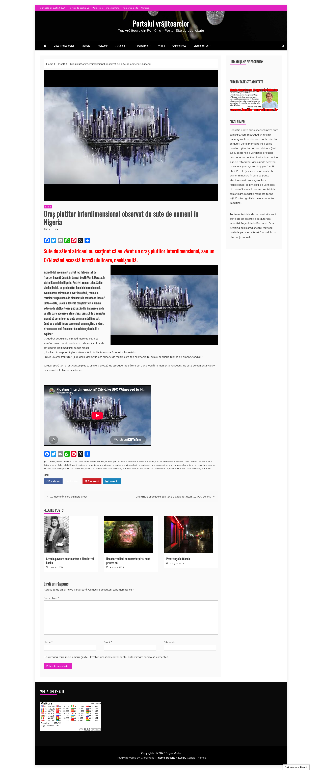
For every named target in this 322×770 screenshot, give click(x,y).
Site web (169, 642)
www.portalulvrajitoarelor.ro (70, 468)
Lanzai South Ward (126, 461)
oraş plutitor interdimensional (169, 461)
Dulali (75, 461)
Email (108, 642)
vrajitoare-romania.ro (112, 465)
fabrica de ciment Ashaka (91, 461)
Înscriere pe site (130, 8)
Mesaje (86, 45)
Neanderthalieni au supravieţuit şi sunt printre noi (128, 561)
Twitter (73, 481)
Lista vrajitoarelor (63, 45)
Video (161, 45)
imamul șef (110, 461)
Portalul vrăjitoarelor (161, 23)
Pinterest (93, 481)
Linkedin (113, 481)
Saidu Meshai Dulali (53, 465)
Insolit (48, 206)
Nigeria (150, 461)
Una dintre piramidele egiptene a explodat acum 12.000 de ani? (173, 496)
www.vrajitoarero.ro (201, 468)
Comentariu (51, 598)
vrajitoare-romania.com (89, 465)
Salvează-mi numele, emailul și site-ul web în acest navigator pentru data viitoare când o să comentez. (107, 657)
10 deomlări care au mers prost (68, 496)
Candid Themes (196, 757)
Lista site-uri (201, 45)
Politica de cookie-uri (79, 8)
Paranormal (141, 45)
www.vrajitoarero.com (180, 468)
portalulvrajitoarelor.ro (201, 461)
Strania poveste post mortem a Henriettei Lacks (70, 561)
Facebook (54, 481)
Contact (145, 8)
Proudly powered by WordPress (135, 757)
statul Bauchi (70, 465)
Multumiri (103, 45)
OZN (187, 461)
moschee (141, 461)
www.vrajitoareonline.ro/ (156, 468)
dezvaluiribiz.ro (63, 461)
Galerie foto (179, 45)
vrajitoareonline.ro (161, 465)
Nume (48, 642)
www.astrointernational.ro (184, 465)
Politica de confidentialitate (105, 8)
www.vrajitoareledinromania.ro (128, 468)
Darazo (51, 461)
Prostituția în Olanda (178, 559)
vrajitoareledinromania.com (137, 465)
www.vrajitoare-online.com (98, 468)
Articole (120, 45)
